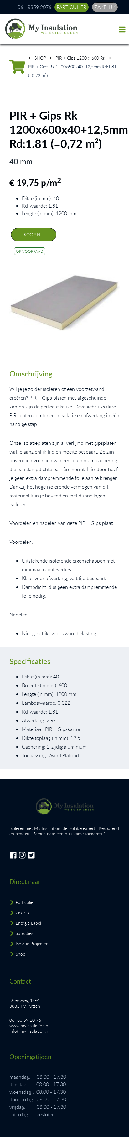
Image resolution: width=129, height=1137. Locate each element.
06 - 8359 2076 (34, 7)
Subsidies (24, 933)
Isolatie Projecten (32, 944)
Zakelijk (23, 913)
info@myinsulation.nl (29, 1031)
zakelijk (105, 7)
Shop (20, 954)
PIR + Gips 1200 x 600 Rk (80, 58)
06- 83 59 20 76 (25, 1020)
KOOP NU (34, 234)
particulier (71, 7)
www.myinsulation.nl (29, 1026)
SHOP (40, 58)
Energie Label (28, 923)
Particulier (25, 902)
